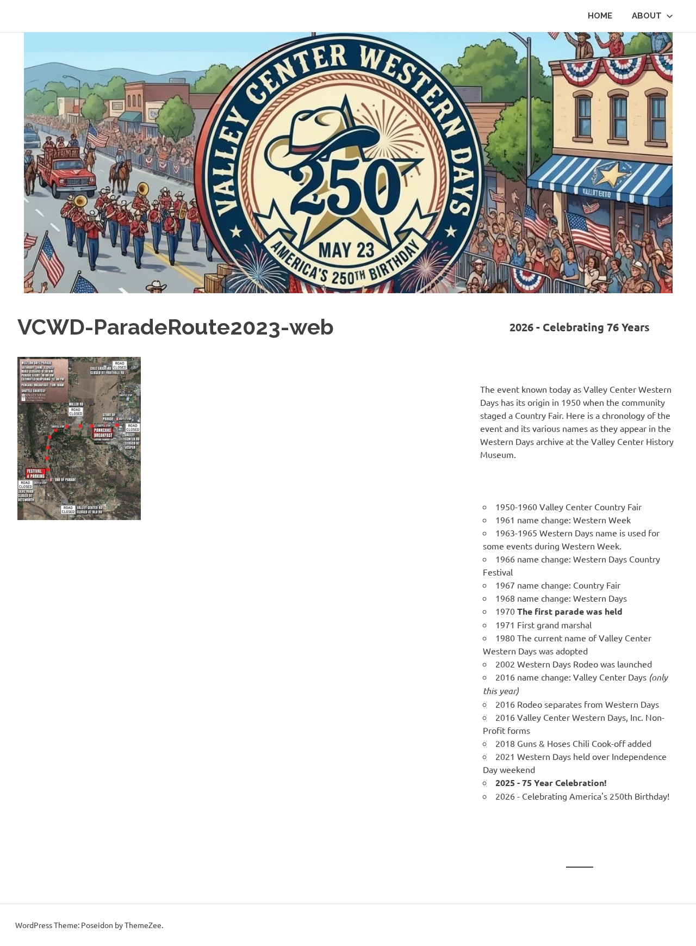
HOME (600, 16)
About (647, 16)
